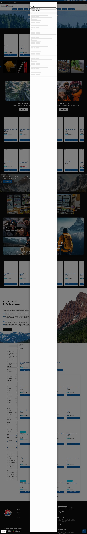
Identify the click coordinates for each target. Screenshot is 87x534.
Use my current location (35, 10)
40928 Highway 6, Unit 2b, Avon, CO (37, 41)
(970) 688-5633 (33, 42)
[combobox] (43, 8)
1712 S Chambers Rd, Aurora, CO (36, 30)
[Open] (55, 8)
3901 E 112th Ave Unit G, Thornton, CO (37, 19)
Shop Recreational (43, 24)
